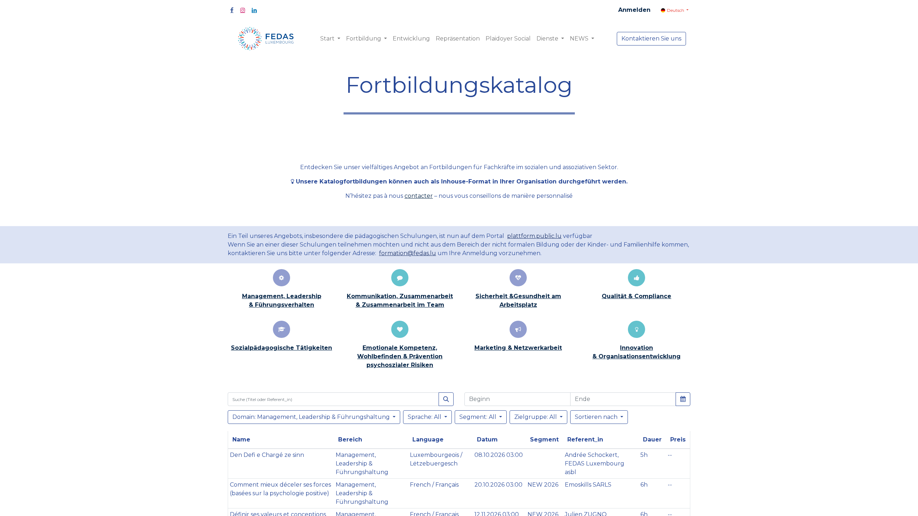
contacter (418, 195)
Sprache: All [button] (425, 417)
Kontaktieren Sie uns (651, 38)
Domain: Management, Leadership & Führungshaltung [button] (311, 417)
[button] (683, 399)
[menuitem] (411, 39)
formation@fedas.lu (407, 253)
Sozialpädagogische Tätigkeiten (281, 347)
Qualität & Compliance (636, 296)
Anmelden (634, 9)
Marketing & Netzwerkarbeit (518, 347)
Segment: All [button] (478, 417)
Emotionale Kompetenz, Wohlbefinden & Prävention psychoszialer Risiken (400, 356)
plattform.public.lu (534, 236)
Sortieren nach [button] (596, 417)
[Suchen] (446, 399)
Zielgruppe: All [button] (536, 417)
